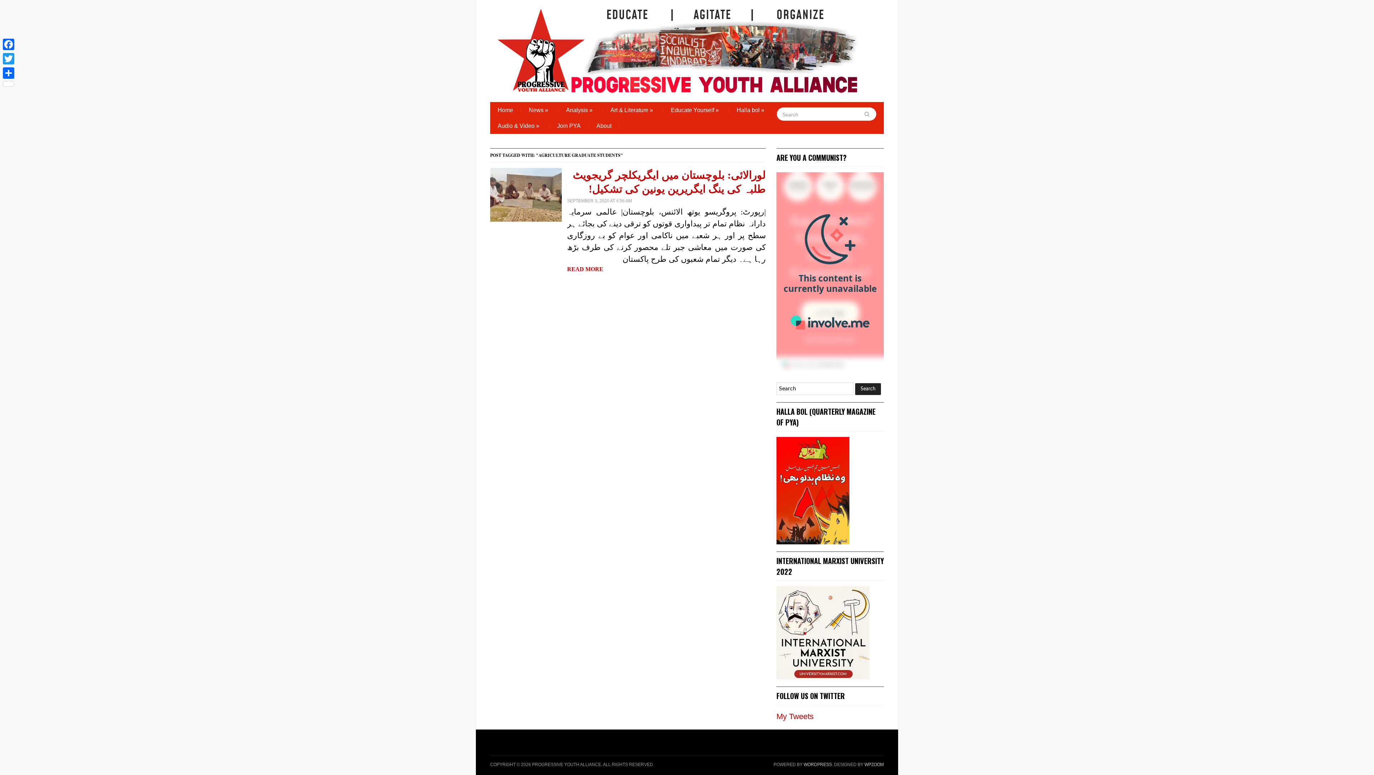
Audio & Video (518, 126)
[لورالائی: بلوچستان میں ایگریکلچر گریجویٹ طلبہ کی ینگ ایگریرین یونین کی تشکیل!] (526, 194)
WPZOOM (874, 764)
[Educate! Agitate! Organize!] (677, 47)
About (604, 126)
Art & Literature (631, 110)
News (538, 110)
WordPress (818, 764)
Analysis (579, 110)
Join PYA (569, 126)
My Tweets (795, 716)
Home (505, 110)
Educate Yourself (695, 110)
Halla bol (750, 110)
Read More (585, 269)
